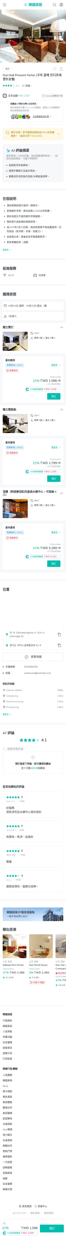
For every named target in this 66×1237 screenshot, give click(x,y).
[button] (33, 134)
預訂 (53, 396)
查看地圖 (36, 657)
